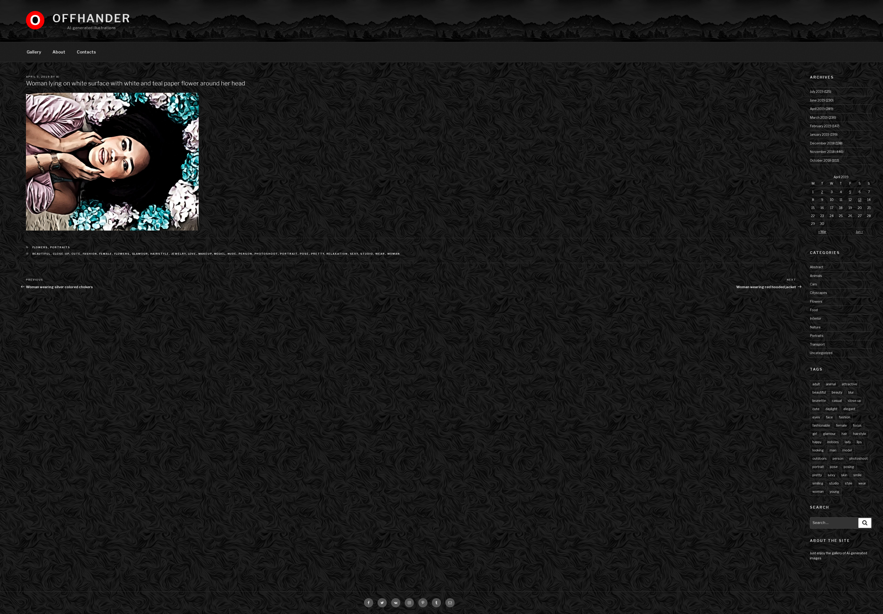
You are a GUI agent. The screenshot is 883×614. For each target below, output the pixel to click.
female (105, 253)
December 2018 (822, 143)
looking (818, 450)
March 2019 (819, 117)
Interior (815, 318)
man (833, 450)
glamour (140, 253)
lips (859, 442)
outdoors (819, 458)
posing (849, 467)
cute (76, 253)
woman (393, 253)
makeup (205, 253)
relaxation (337, 253)
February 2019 (820, 126)
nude (232, 253)
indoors (833, 442)
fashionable (821, 425)
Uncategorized (821, 353)
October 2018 (820, 160)
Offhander (91, 18)
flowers (122, 253)
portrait (289, 253)
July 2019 (816, 91)
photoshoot (266, 253)
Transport (817, 344)
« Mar (822, 232)
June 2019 (817, 100)
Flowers (40, 247)
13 (859, 200)
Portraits (60, 247)
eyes (816, 417)
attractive (849, 384)
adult (816, 384)
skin (844, 475)
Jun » (859, 232)
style (848, 483)
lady (848, 442)
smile (857, 475)
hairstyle (159, 253)
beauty (837, 392)
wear (380, 253)
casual (837, 401)
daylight (831, 409)
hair (844, 434)
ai (58, 76)
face (829, 417)
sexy (354, 253)
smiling (817, 483)
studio (366, 253)
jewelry (178, 253)
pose (304, 253)
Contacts (86, 51)
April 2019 (817, 109)
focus (857, 425)
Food (814, 310)
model (220, 253)
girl (814, 434)
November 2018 (822, 152)
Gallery (34, 51)
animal (831, 384)
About (58, 51)
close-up (61, 253)
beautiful (41, 253)
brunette (819, 401)
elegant (849, 409)
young (834, 491)
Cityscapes (818, 293)
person (245, 253)
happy (816, 442)
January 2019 (819, 134)
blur (851, 392)
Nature (815, 327)
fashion (90, 253)
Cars (813, 284)
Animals (816, 276)
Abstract (816, 267)
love (192, 253)
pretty (317, 253)
